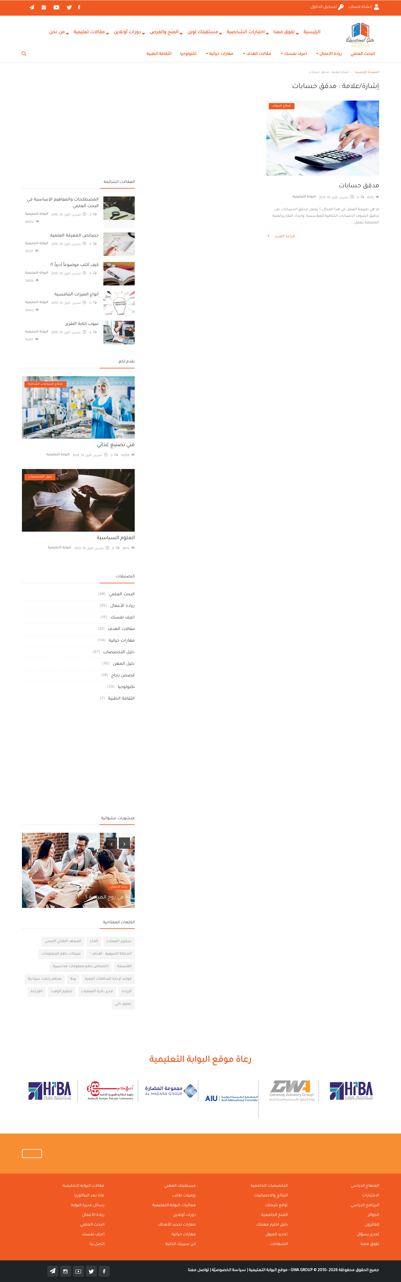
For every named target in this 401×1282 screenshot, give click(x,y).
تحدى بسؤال (368, 1234)
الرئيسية (312, 32)
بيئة (73, 979)
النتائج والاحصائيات (271, 1196)
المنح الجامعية (274, 1215)
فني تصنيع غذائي (116, 445)
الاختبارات (370, 1196)
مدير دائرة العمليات (97, 992)
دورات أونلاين (127, 32)
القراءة (36, 992)
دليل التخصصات (119, 652)
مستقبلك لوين (202, 32)
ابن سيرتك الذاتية (180, 1244)
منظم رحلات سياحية (44, 979)
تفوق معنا (284, 32)
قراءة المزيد (284, 237)
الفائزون (372, 1225)
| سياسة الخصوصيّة (229, 1270)
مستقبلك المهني (180, 1186)
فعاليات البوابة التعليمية (174, 1205)
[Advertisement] (78, 127)
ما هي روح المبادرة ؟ (107, 897)
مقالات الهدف (258, 54)
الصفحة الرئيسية (367, 72)
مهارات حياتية (220, 54)
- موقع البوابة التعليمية (269, 1270)
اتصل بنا (97, 1244)
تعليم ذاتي (123, 1004)
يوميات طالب (184, 1196)
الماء (94, 942)
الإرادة (127, 992)
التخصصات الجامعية (269, 1186)
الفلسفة (124, 967)
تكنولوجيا (188, 54)
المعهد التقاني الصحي (63, 942)
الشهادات (279, 1244)
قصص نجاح (123, 675)
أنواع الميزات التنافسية (77, 294)
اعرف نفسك (295, 54)
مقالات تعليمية (89, 32)
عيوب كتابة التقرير (82, 324)
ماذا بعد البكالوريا (89, 1196)
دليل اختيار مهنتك (272, 1225)
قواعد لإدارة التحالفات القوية (108, 979)
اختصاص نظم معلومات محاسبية (80, 967)
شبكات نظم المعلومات (61, 954)
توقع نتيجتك (276, 1205)
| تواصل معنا (199, 1270)
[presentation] (111, 843)
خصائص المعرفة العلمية (74, 235)
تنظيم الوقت (61, 992)
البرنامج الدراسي (365, 1205)
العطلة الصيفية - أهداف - (111, 954)
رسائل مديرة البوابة (87, 1205)
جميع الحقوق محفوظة (335, 1270)
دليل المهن (124, 664)
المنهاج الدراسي (365, 1186)
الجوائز (373, 1215)
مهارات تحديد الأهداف (177, 1225)
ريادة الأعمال (330, 54)
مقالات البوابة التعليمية (83, 1186)
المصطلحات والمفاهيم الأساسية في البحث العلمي (63, 203)
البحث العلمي (363, 54)
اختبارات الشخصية (246, 32)
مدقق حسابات (359, 186)
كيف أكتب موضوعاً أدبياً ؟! (74, 265)
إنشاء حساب (360, 7)
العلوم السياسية (116, 538)
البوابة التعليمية (304, 197)
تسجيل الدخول (323, 7)
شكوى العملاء (119, 942)
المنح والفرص (164, 32)
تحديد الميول (276, 1234)
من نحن (57, 32)
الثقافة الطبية (159, 54)
